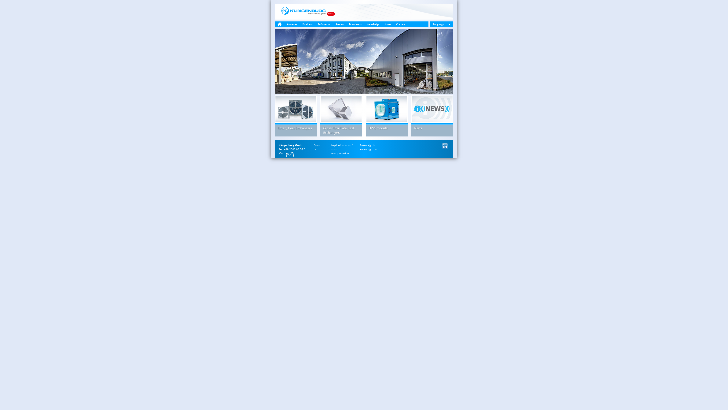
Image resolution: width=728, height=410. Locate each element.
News (388, 24)
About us (292, 24)
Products (307, 24)
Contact (400, 24)
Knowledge (373, 24)
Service (340, 24)
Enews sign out (368, 149)
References (324, 24)
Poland (318, 145)
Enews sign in (367, 145)
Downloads (355, 24)
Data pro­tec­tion (340, 153)
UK (315, 149)
